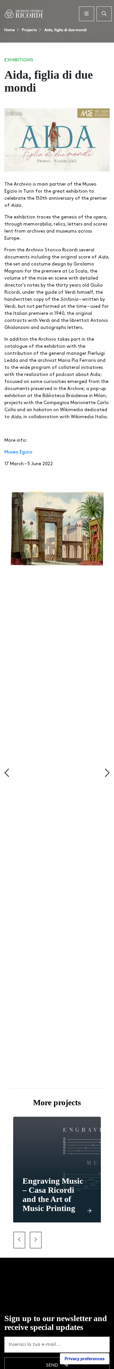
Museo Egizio (18, 452)
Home (9, 30)
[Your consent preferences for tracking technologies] (84, 1358)
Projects (29, 30)
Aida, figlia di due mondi (65, 30)
